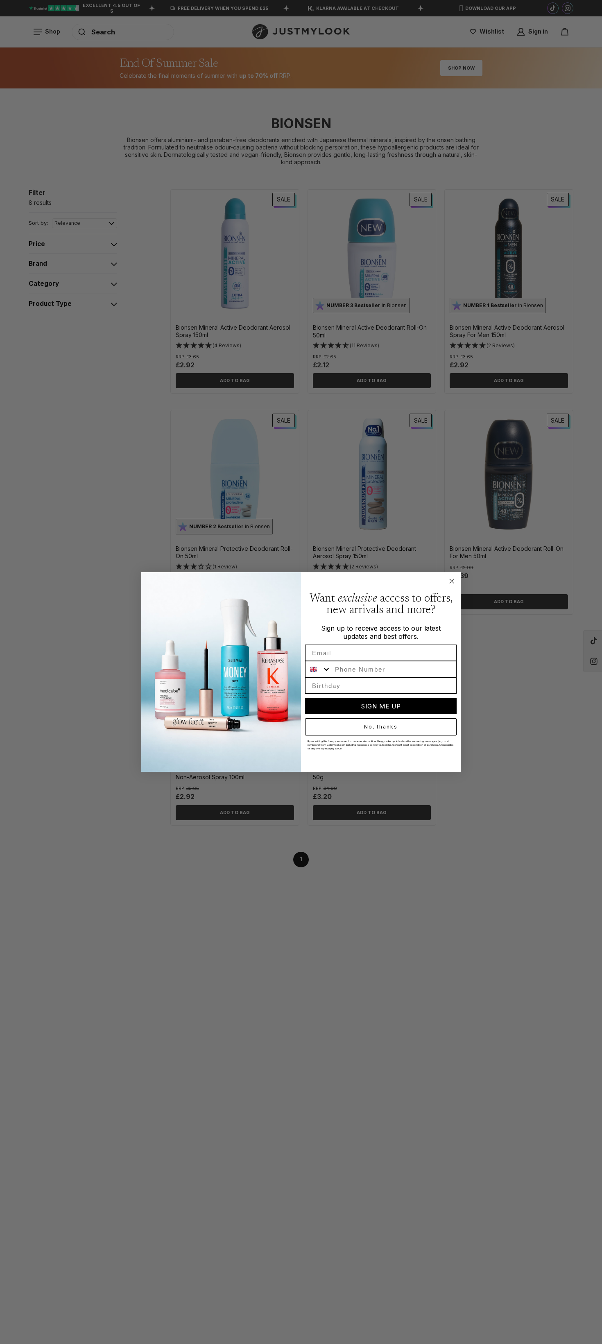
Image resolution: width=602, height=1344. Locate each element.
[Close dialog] (452, 581)
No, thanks (381, 727)
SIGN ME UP (381, 706)
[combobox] (318, 669)
